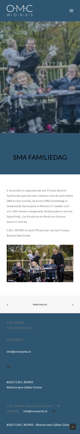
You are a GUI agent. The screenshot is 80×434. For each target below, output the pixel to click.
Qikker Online (33, 387)
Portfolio (40, 304)
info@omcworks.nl (19, 351)
